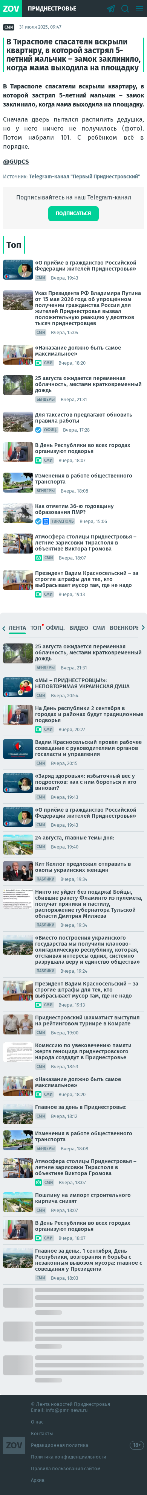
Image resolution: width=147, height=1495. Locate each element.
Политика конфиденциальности (68, 1457)
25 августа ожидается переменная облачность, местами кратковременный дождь (88, 384)
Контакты (42, 1433)
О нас (37, 1422)
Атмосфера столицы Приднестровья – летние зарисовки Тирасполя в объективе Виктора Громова (85, 542)
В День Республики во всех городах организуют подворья (82, 448)
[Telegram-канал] (111, 8)
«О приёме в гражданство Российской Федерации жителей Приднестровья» (85, 265)
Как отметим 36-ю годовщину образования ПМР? (74, 509)
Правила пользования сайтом (66, 1468)
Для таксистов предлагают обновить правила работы (83, 417)
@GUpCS (16, 162)
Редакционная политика (59, 1445)
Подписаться (73, 213)
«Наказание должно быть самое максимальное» (78, 350)
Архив (37, 1480)
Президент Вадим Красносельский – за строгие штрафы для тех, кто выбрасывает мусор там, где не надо (86, 579)
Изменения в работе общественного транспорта (83, 478)
